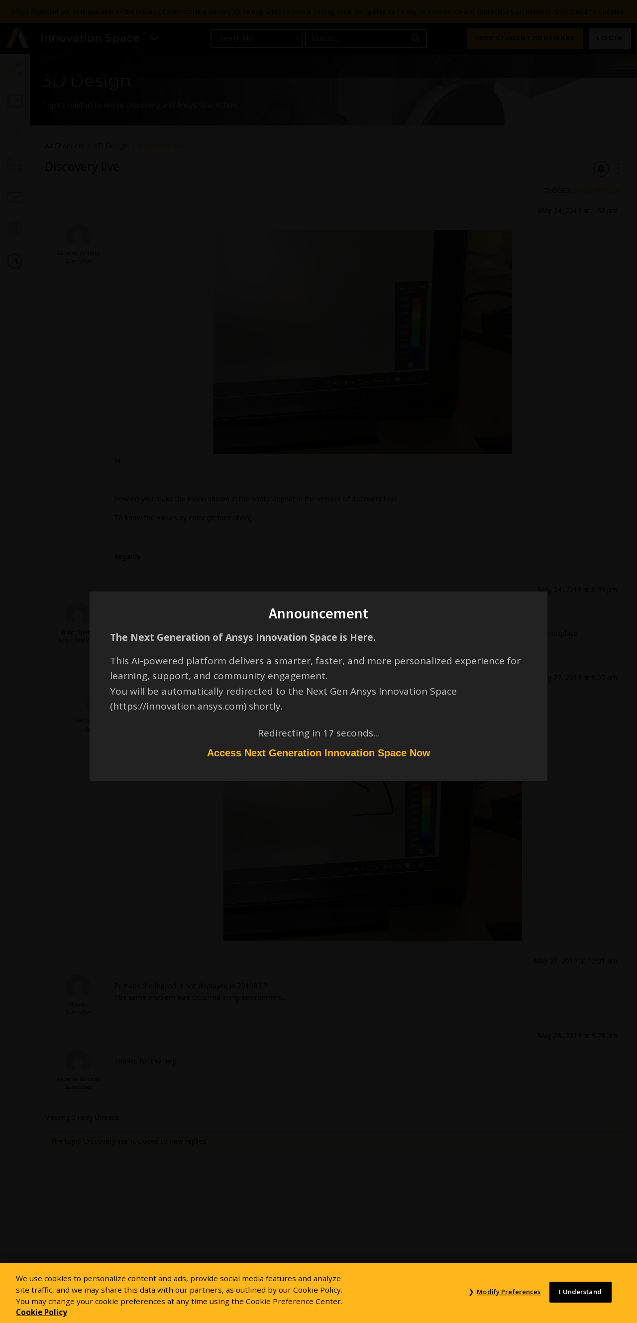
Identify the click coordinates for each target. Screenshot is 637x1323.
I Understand (580, 1292)
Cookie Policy (41, 1312)
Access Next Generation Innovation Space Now (318, 752)
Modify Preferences (508, 1292)
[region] (318, 1293)
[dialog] (318, 661)
